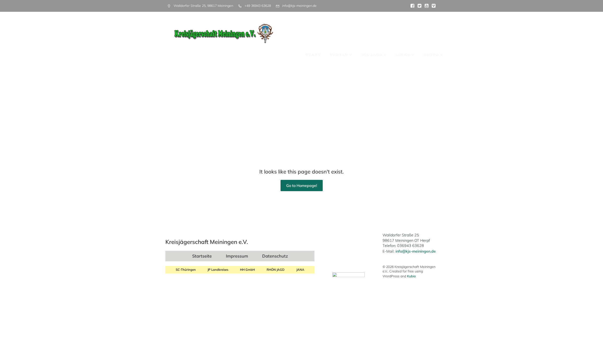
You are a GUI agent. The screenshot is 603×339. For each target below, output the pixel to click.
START (313, 55)
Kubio (411, 276)
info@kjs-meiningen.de (415, 251)
